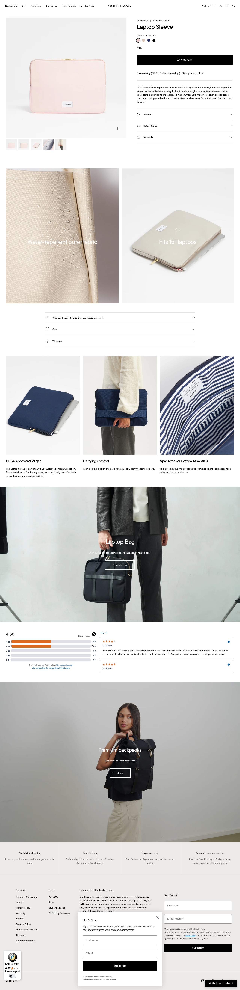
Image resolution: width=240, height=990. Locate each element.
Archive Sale (87, 6)
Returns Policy (23, 924)
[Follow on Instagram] (203, 981)
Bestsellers (11, 6)
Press (51, 902)
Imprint (19, 902)
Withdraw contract (25, 940)
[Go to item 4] (48, 144)
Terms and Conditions (27, 929)
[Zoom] (117, 129)
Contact (20, 935)
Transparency (69, 6)
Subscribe (198, 948)
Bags (23, 6)
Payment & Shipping (26, 896)
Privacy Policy (23, 907)
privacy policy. (107, 977)
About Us (53, 896)
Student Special (57, 907)
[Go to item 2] (23, 144)
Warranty (20, 913)
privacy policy (190, 935)
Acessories (51, 6)
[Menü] (19, 953)
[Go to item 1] (11, 144)
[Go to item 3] (36, 144)
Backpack (36, 6)
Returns (20, 918)
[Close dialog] (157, 917)
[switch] (12, 976)
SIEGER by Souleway (59, 913)
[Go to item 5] (61, 144)
